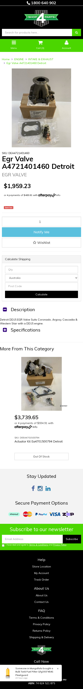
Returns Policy (41, 630)
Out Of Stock (41, 456)
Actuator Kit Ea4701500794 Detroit (38, 441)
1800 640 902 (43, 2)
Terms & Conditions (38, 544)
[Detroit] (64, 406)
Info (58, 195)
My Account (41, 573)
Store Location (41, 566)
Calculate (41, 294)
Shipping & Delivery (41, 637)
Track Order (41, 579)
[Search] (76, 32)
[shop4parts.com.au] (41, 17)
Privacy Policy (59, 544)
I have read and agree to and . (36, 544)
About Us (41, 595)
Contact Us (41, 602)
